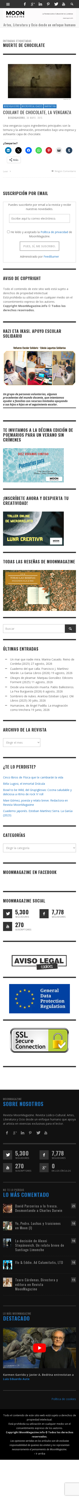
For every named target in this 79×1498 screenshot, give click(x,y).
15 (73, 1280)
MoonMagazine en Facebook (30, 872)
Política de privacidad (54, 232)
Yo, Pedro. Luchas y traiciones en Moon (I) (38, 1225)
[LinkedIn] (40, 4)
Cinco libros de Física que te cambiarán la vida (33, 777)
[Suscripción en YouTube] (7, 926)
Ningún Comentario (65, 171)
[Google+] (32, 4)
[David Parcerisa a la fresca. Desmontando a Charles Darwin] (7, 1208)
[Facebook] (25, 4)
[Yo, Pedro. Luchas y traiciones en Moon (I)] (7, 1225)
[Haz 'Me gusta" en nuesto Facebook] (44, 913)
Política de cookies (63, 1399)
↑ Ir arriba (39, 1453)
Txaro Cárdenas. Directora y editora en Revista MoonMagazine (36, 1284)
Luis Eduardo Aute (16, 1379)
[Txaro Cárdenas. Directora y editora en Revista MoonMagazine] (7, 1282)
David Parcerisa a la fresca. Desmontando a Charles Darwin (38, 1208)
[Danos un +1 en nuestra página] (44, 1167)
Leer (6, 171)
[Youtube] (63, 4)
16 (73, 1223)
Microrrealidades (32, 106)
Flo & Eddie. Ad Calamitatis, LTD (39, 1262)
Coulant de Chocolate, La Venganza (37, 112)
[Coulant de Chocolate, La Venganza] (39, 81)
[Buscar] (8, 4)
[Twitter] (56, 4)
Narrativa (50, 106)
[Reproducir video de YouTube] (39, 1347)
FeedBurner (51, 256)
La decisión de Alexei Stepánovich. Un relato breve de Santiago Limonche (39, 1245)
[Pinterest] (48, 4)
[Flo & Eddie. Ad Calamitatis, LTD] (7, 1265)
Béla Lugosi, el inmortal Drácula (24, 784)
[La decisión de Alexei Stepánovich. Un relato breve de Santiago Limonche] (7, 1243)
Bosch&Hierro (12, 106)
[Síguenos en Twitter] (7, 913)
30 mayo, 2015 (34, 117)
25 (73, 1206)
